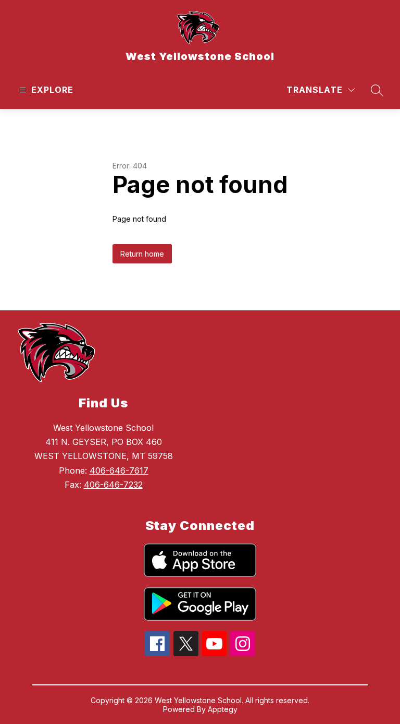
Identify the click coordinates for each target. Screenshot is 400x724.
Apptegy (223, 709)
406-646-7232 (113, 484)
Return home (142, 253)
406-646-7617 (119, 470)
